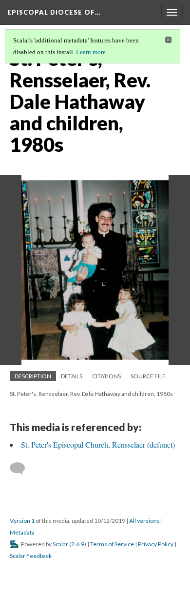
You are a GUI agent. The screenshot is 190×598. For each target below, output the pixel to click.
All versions (144, 520)
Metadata (22, 532)
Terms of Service (112, 544)
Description (33, 376)
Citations (106, 376)
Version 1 (22, 520)
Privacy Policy (155, 544)
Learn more (91, 52)
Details (71, 376)
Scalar (60, 544)
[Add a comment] (22, 468)
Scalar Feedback (31, 555)
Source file (148, 376)
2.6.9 (77, 544)
